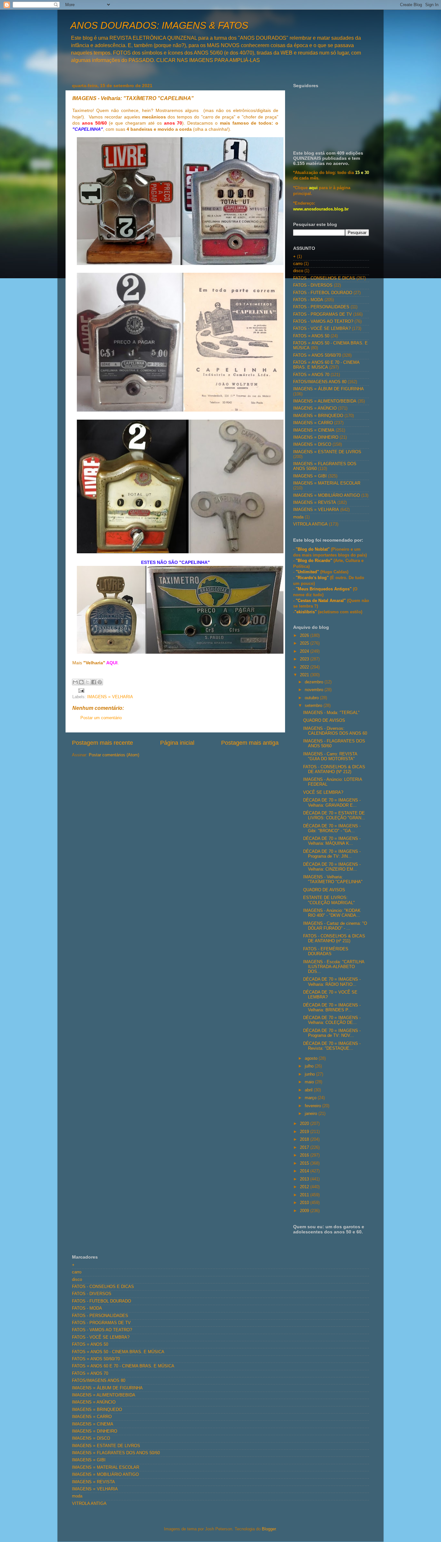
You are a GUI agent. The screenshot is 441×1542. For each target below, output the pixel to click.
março (311, 1098)
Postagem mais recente (102, 743)
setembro (314, 705)
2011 (305, 1195)
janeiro (311, 1113)
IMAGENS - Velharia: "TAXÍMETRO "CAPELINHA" (333, 879)
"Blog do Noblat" (312, 549)
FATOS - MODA (308, 300)
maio (310, 1082)
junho (310, 1074)
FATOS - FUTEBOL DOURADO (322, 293)
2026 (305, 635)
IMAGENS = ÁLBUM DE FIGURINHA (328, 389)
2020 (305, 1123)
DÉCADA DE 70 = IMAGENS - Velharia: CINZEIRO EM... (332, 867)
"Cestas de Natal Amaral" (321, 600)
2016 (305, 1155)
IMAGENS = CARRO (313, 423)
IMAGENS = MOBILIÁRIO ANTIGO (326, 495)
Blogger (269, 1529)
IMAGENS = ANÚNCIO (315, 408)
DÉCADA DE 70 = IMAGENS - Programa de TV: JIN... (332, 854)
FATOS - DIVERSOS (313, 285)
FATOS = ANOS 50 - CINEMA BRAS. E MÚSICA (118, 1352)
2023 (305, 659)
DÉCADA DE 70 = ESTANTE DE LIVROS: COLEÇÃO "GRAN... (334, 815)
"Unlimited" (307, 572)
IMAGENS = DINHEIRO (315, 437)
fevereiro (313, 1106)
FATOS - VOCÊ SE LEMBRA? (322, 328)
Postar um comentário (101, 718)
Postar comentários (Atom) (114, 755)
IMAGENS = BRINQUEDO (318, 416)
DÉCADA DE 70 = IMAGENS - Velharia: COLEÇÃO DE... (332, 1020)
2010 (305, 1202)
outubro (312, 698)
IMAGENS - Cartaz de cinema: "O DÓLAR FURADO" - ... (335, 926)
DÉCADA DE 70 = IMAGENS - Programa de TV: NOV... (332, 1033)
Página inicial (177, 743)
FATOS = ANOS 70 (311, 375)
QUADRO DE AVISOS (324, 720)
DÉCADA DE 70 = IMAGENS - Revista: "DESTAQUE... (332, 1046)
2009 (305, 1211)
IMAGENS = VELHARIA (110, 697)
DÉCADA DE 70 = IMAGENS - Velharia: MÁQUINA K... (332, 841)
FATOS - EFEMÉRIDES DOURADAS (325, 951)
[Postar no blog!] (81, 682)
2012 (305, 1187)
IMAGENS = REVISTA (314, 502)
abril (309, 1090)
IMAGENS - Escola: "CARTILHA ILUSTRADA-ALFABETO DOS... (333, 967)
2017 (305, 1147)
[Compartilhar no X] (87, 682)
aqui (313, 188)
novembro (314, 690)
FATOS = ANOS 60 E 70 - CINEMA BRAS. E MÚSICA (326, 365)
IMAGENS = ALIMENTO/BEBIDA (324, 401)
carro (298, 263)
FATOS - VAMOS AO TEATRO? (323, 321)
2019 (305, 1131)
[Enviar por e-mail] (75, 682)
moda (298, 517)
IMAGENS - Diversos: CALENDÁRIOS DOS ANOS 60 (335, 731)
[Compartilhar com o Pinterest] (100, 682)
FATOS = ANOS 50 (311, 336)
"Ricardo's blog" (313, 578)
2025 (305, 643)
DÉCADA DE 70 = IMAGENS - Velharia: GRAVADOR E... (332, 802)
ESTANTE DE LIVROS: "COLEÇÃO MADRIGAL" (329, 900)
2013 (305, 1179)
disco (298, 271)
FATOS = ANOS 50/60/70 (317, 355)
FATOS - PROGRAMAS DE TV (322, 314)
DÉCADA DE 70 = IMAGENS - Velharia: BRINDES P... (332, 1007)
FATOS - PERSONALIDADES (321, 307)
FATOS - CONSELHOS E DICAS (324, 278)
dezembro (314, 682)
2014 (305, 1171)
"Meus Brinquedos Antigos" (324, 589)
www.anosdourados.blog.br (321, 209)
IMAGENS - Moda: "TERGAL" (331, 712)
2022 (305, 667)
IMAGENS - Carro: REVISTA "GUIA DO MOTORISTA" (330, 756)
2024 (305, 651)
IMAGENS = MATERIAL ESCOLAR (326, 483)
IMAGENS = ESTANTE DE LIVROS (327, 452)
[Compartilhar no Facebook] (93, 682)
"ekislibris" (305, 612)
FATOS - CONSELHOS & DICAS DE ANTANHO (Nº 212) (334, 769)
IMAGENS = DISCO (312, 444)
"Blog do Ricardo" (314, 560)
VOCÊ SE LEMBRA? (323, 792)
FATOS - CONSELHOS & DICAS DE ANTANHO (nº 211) (334, 938)
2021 (305, 675)
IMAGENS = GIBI (310, 476)
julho (310, 1066)
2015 (305, 1163)
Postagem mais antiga (250, 743)
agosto (312, 1058)
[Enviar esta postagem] (80, 690)
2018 (305, 1139)
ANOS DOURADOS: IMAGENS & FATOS (159, 25)
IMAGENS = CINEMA (313, 430)
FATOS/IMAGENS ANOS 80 (319, 382)
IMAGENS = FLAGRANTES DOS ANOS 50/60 (116, 1453)
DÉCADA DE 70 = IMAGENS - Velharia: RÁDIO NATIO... (332, 981)
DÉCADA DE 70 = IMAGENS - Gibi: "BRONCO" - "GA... (332, 828)
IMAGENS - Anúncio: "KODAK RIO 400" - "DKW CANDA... (332, 913)
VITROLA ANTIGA (310, 524)
